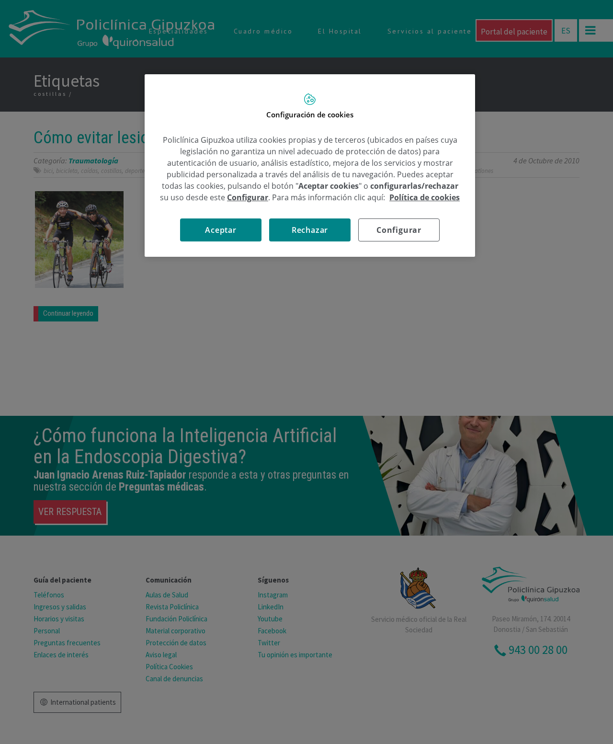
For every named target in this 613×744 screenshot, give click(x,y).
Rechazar (310, 230)
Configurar (398, 230)
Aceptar (221, 230)
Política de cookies (424, 197)
